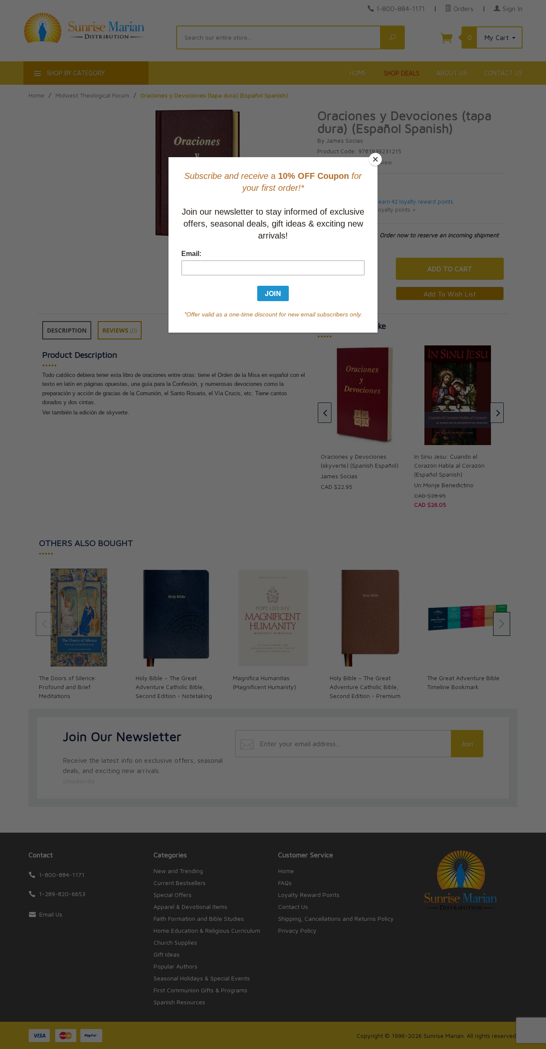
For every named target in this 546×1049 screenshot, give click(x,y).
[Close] (375, 159)
